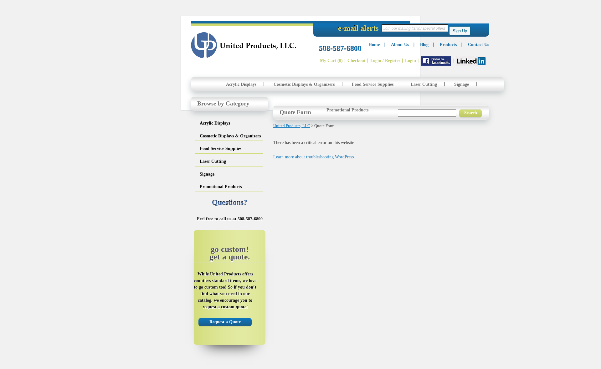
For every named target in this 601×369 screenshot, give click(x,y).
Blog (424, 44)
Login (410, 60)
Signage (461, 84)
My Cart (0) (331, 60)
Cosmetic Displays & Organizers (304, 84)
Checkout (356, 60)
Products (448, 44)
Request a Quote (225, 322)
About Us (400, 44)
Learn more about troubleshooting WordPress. (314, 157)
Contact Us (478, 44)
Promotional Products (347, 110)
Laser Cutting (424, 84)
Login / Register (385, 60)
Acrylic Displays (241, 84)
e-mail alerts (358, 28)
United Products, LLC (243, 45)
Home (374, 44)
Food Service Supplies (372, 84)
